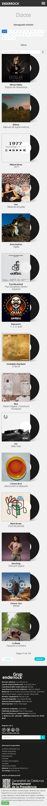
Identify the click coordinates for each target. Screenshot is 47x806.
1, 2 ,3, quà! (16, 326)
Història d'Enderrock (9, 754)
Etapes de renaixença (16, 87)
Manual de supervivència (16, 127)
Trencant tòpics (16, 565)
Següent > (40, 659)
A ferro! (16, 366)
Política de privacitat (9, 766)
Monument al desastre (16, 486)
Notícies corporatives (9, 751)
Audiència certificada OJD (11, 749)
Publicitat (5, 758)
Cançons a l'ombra (16, 645)
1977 (16, 167)
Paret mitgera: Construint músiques (16, 407)
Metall (16, 605)
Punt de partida (16, 526)
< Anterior (8, 659)
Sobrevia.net (15, 771)
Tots (4, 31)
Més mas (16, 446)
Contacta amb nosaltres (10, 761)
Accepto (5, 803)
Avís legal (5, 763)
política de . (37, 800)
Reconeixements (7, 756)
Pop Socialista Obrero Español (16, 288)
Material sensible (16, 206)
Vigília (16, 246)
